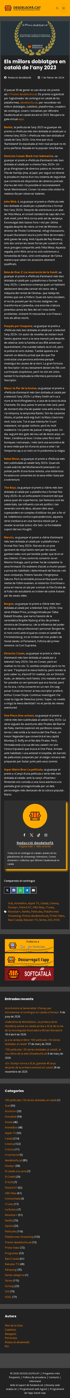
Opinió (9, 1226)
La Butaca (11, 1209)
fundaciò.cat (36, 1385)
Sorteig (9, 1286)
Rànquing (11, 1269)
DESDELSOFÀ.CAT (30, 1373)
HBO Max (38, 907)
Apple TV (33, 903)
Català (44, 903)
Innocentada (12, 1198)
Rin (7, 1346)
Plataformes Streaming (19, 1237)
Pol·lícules (11, 1338)
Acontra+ (10, 1111)
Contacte (54, 1377)
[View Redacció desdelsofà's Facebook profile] (24, 835)
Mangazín (10, 1334)
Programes (12, 1253)
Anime (9, 1122)
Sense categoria (14, 1275)
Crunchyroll (12, 1155)
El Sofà (9, 1182)
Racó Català (15, 920)
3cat (10, 903)
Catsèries (10, 1329)
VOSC (57, 920)
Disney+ (13, 907)
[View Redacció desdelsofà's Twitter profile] (31, 835)
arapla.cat (11, 1389)
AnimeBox (20, 903)
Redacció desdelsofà (19, 77)
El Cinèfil (10, 1177)
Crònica (9, 1149)
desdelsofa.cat (29, 102)
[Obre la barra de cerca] (57, 8)
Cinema (53, 903)
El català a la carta (16, 1171)
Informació (35, 1381)
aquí (21, 119)
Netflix (26, 911)
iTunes (50, 907)
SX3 (50, 920)
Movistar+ (14, 911)
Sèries (43, 920)
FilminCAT (25, 907)
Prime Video (57, 916)
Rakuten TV (30, 920)
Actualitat (10, 1116)
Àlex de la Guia (14, 1325)
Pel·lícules (36, 911)
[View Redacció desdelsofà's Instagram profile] (46, 835)
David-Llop (40, 1392)
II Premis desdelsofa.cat (22, 94)
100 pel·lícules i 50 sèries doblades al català (30, 1100)
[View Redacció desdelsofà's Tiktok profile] (38, 835)
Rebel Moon (11, 459)
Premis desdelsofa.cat (35, 916)
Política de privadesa (35, 1377)
